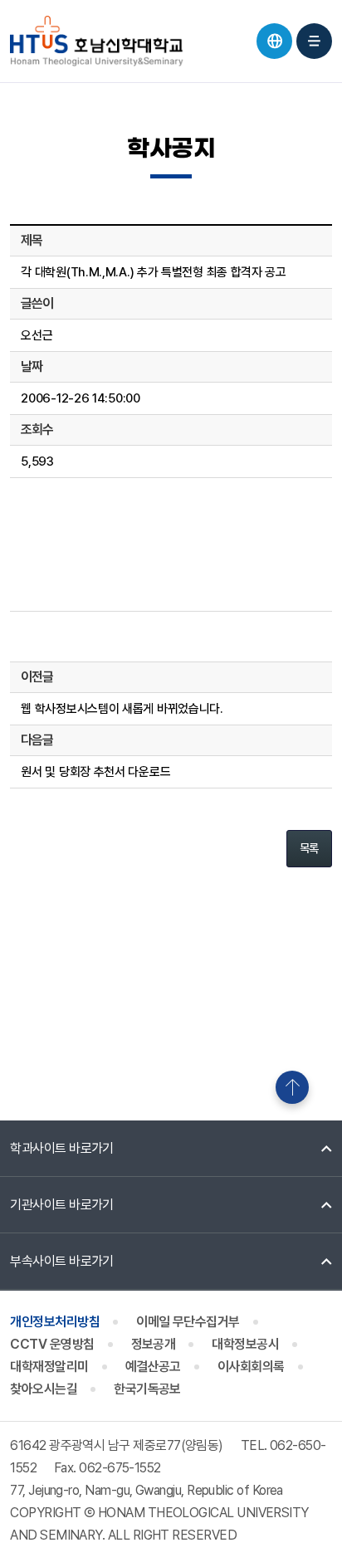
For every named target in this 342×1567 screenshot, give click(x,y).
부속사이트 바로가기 (62, 1261)
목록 (309, 848)
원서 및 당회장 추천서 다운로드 (95, 771)
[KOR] (274, 41)
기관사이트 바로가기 (62, 1205)
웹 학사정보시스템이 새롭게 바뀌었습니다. (121, 708)
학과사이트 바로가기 (62, 1148)
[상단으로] (292, 1087)
